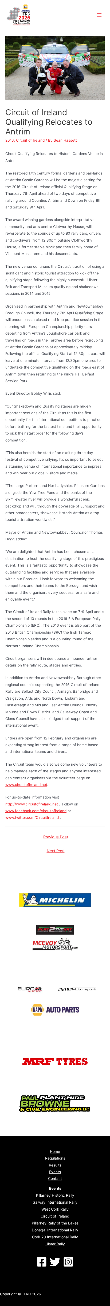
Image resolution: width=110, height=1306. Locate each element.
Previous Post (55, 837)
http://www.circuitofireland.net (31, 804)
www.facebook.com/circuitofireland (35, 811)
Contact (55, 1178)
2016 (9, 140)
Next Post (56, 850)
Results (55, 1165)
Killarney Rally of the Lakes (55, 1223)
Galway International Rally (55, 1202)
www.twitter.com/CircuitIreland (32, 817)
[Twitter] (55, 1262)
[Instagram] (68, 1262)
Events (55, 1172)
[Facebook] (41, 1262)
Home (55, 1151)
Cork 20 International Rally (55, 1237)
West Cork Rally (55, 1209)
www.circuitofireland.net (26, 784)
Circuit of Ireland (30, 140)
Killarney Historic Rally (55, 1195)
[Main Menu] (99, 15)
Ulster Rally (55, 1244)
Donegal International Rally (55, 1230)
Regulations (55, 1158)
